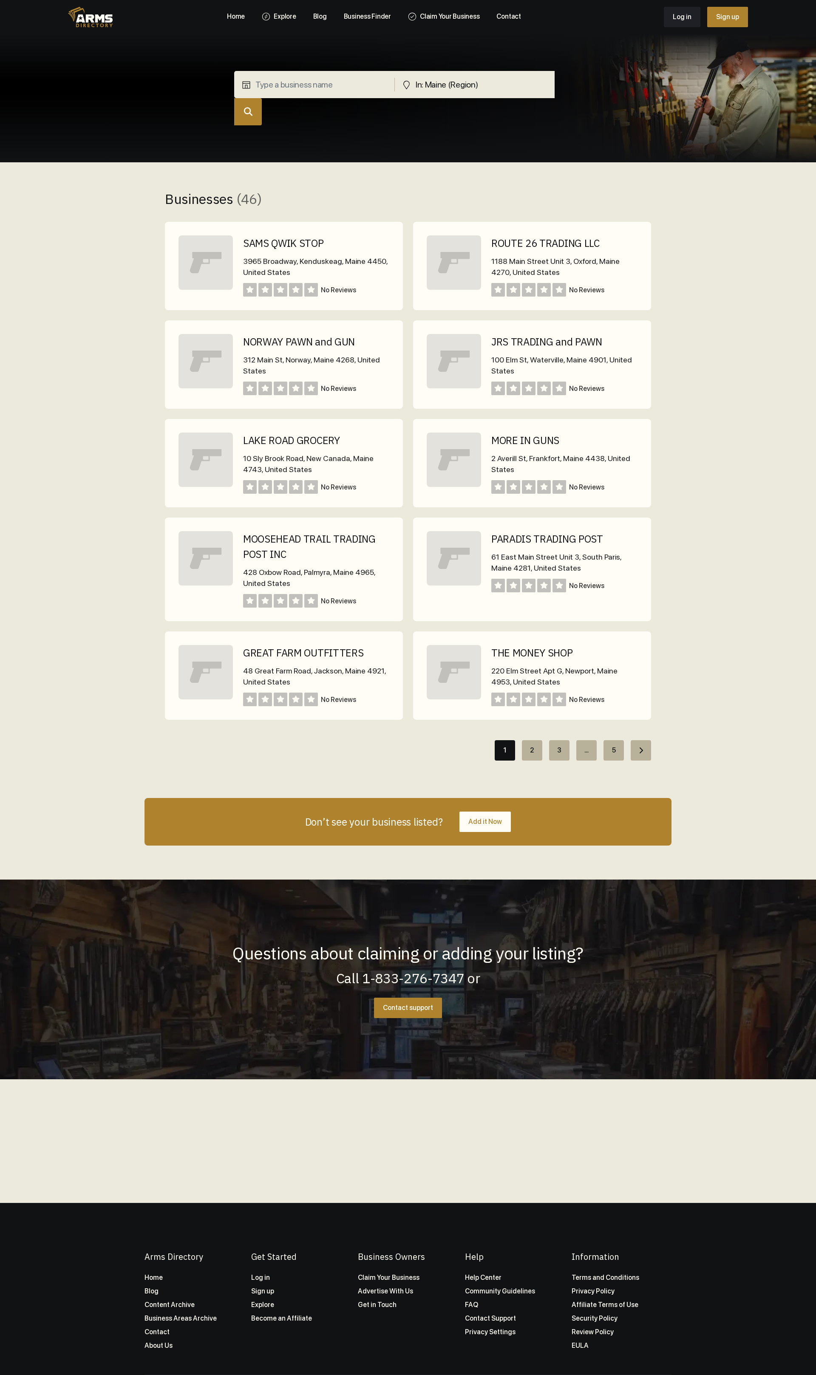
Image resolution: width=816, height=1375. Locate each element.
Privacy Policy (593, 1291)
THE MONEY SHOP (532, 652)
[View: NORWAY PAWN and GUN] (205, 386)
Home (153, 1277)
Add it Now (485, 822)
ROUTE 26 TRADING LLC (545, 243)
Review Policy (593, 1332)
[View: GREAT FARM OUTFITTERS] (205, 697)
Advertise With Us (385, 1291)
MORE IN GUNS (525, 440)
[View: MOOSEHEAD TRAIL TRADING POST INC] (205, 583)
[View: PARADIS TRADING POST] (454, 583)
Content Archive (169, 1305)
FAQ (471, 1305)
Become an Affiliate (281, 1318)
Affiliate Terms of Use (605, 1305)
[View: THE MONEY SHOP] (454, 697)
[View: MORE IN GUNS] (454, 485)
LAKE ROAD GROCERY (291, 440)
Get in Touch (377, 1305)
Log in (682, 17)
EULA (580, 1345)
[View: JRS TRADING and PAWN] (454, 386)
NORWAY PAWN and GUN (299, 341)
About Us (158, 1345)
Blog (151, 1291)
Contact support (408, 1008)
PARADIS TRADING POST (547, 539)
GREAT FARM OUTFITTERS (303, 652)
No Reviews (338, 290)
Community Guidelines (500, 1291)
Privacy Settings (490, 1332)
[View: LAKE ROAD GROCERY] (205, 485)
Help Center (483, 1277)
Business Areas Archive (180, 1318)
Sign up (727, 17)
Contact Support (490, 1318)
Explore (262, 1305)
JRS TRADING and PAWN (546, 341)
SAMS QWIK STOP (283, 243)
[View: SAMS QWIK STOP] (205, 287)
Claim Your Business (388, 1277)
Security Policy (595, 1318)
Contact (157, 1332)
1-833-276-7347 (413, 978)
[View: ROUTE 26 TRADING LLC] (454, 287)
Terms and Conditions (605, 1277)
